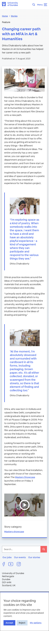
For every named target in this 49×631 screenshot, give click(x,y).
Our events (20, 557)
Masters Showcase (25, 477)
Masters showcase (14, 531)
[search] (43, 549)
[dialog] (24, 611)
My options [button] (35, 622)
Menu (40, 4)
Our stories (34, 557)
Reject (22, 622)
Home (5, 16)
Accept (9, 622)
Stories (14, 16)
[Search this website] (34, 4)
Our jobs (7, 557)
